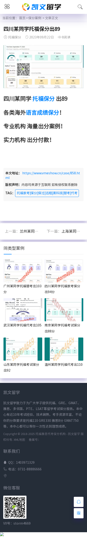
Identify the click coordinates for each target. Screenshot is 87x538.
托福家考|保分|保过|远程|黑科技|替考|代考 (47, 193)
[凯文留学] (43, 11)
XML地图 (19, 439)
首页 (22, 18)
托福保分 (43, 98)
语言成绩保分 (42, 112)
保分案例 (34, 18)
